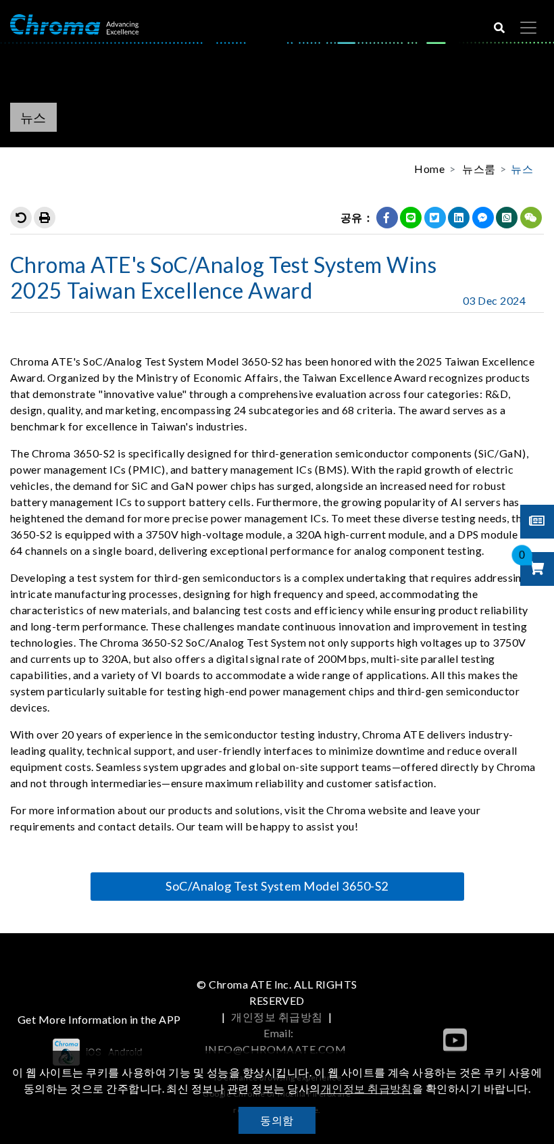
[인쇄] (44, 217)
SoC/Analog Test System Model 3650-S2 (277, 885)
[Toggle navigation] (528, 28)
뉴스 (522, 168)
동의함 (276, 1120)
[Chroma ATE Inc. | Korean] (74, 23)
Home (429, 168)
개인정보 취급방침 (276, 1016)
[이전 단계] (21, 217)
